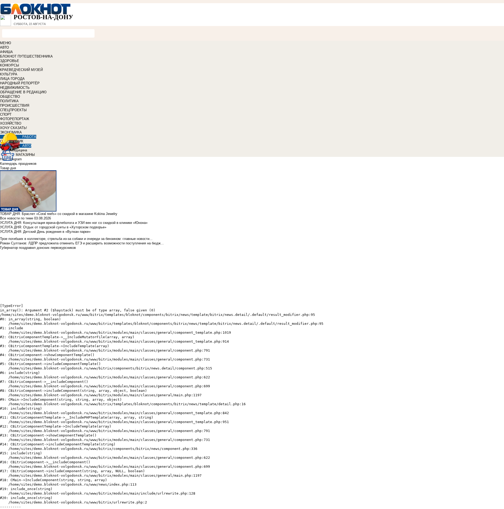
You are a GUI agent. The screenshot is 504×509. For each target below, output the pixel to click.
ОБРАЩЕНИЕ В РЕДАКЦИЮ (23, 92)
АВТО (4, 47)
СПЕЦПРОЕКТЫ (13, 110)
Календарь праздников (18, 164)
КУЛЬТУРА (8, 74)
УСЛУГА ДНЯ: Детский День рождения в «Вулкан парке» (45, 232)
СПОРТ (6, 114)
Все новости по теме (16, 218)
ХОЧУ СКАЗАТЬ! (13, 128)
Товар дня (8, 168)
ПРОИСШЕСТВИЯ (14, 105)
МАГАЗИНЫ (25, 155)
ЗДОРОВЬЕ (9, 61)
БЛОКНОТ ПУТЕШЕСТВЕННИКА (26, 56)
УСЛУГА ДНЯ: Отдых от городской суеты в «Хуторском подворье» (53, 227)
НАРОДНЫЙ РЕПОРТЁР (20, 83)
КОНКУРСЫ (9, 65)
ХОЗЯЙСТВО (10, 123)
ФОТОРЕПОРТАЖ (14, 119)
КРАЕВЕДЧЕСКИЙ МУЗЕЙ (21, 70)
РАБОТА (29, 137)
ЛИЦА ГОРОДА (12, 79)
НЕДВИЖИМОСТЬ (15, 88)
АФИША (6, 52)
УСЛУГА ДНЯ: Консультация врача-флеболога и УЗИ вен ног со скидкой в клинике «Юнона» (74, 223)
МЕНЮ (5, 43)
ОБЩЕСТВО (10, 97)
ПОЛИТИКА (9, 101)
